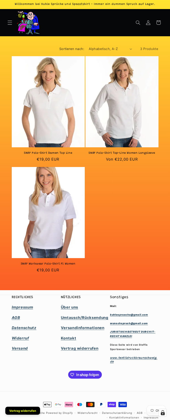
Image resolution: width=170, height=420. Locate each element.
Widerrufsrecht (87, 412)
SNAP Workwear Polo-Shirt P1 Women (48, 263)
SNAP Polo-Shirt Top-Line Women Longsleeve (122, 153)
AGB (140, 412)
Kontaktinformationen (124, 417)
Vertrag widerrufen (22, 410)
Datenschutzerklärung (117, 412)
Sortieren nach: (71, 49)
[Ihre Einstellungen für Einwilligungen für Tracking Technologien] (162, 412)
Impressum (151, 417)
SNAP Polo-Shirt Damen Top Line (48, 153)
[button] (10, 22)
